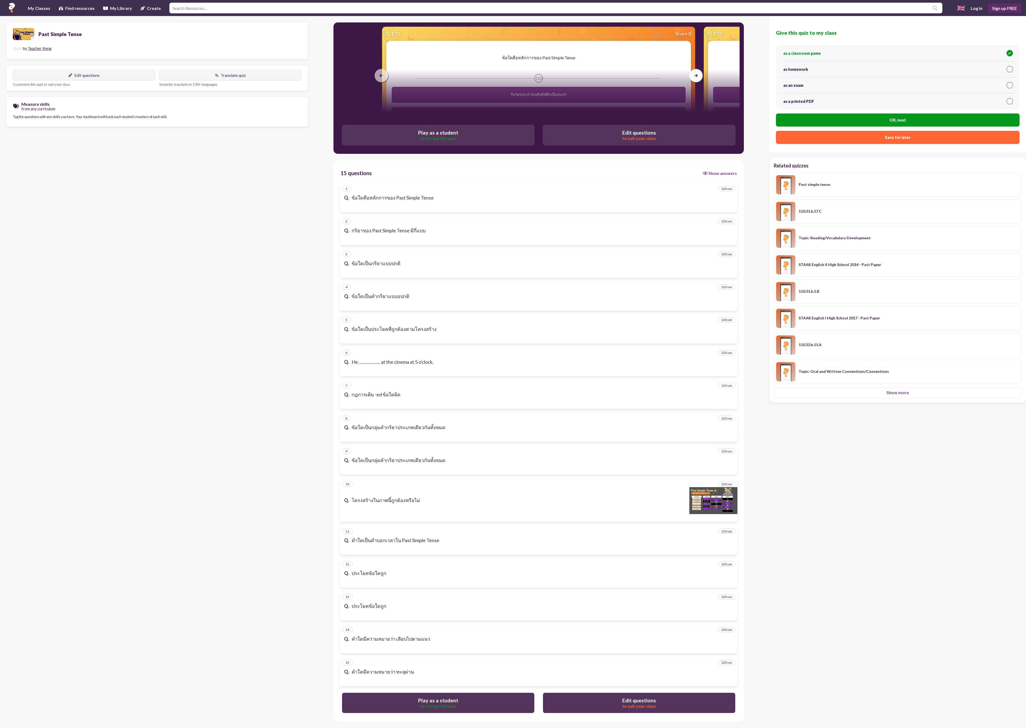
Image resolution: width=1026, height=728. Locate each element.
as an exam (793, 85)
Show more (898, 392)
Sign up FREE (1004, 8)
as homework (795, 69)
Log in (976, 8)
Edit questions (87, 75)
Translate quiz (233, 75)
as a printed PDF (798, 101)
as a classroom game (802, 53)
